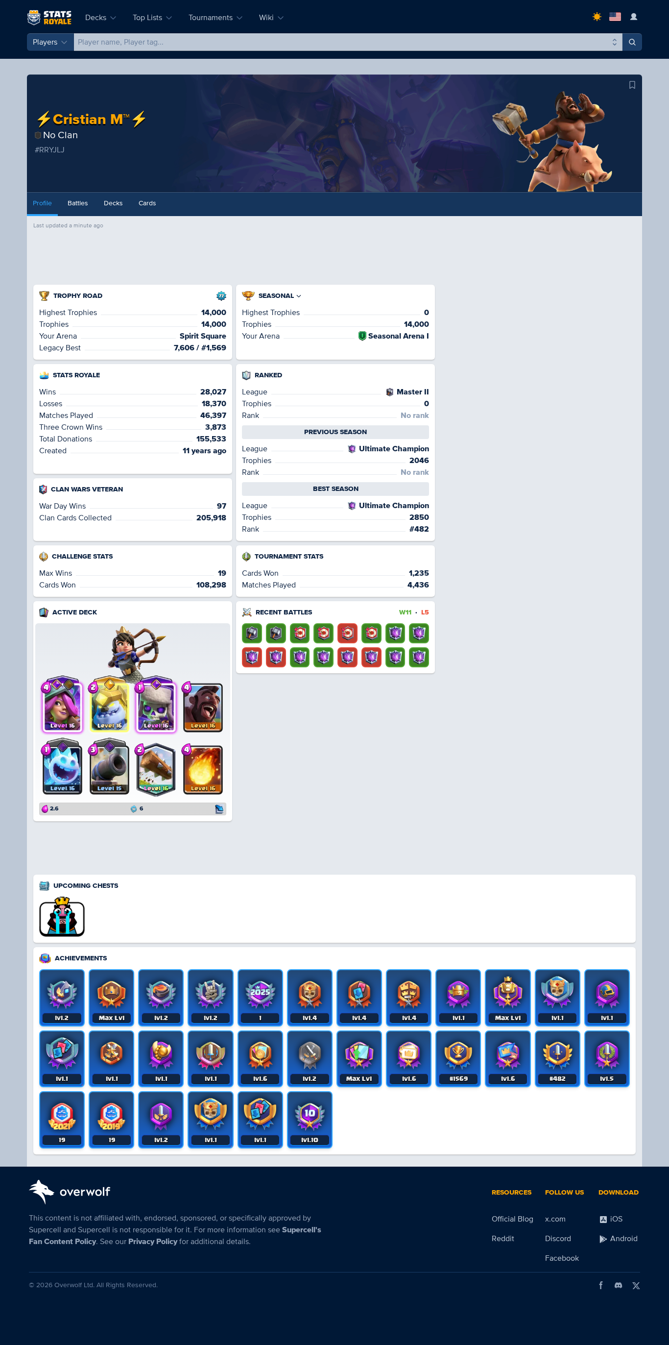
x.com (555, 1219)
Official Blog (512, 1219)
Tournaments (211, 18)
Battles (78, 203)
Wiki (266, 18)
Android (623, 1239)
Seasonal (276, 296)
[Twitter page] (636, 1285)
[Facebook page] (601, 1285)
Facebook (562, 1258)
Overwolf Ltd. (74, 1285)
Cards (147, 203)
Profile (42, 203)
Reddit (503, 1239)
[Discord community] (618, 1285)
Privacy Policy (152, 1242)
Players (45, 42)
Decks (95, 18)
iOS (615, 1219)
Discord (558, 1239)
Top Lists (147, 18)
